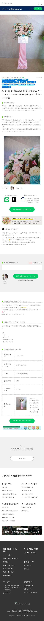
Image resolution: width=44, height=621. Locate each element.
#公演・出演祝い (22, 79)
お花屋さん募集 (22, 610)
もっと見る (22, 458)
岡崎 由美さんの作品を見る (25, 280)
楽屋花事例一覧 (27, 490)
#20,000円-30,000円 (8, 79)
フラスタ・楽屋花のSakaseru (12, 9)
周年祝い (6, 562)
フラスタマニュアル (8, 514)
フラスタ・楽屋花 (29, 552)
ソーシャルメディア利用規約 (29, 611)
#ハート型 (30, 84)
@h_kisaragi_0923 (19, 233)
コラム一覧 (5, 507)
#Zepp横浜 (12, 84)
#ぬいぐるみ (6, 87)
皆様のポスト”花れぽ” (8, 521)
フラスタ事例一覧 (27, 487)
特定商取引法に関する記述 (14, 611)
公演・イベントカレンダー (10, 510)
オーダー (38, 9)
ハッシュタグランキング (29, 497)
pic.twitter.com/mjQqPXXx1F (26, 242)
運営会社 (14, 610)
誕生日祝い (27, 565)
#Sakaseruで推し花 (16, 239)
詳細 (23, 77)
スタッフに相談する (8, 497)
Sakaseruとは (26, 507)
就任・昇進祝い (8, 568)
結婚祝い (26, 569)
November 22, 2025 (19, 244)
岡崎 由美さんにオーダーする (22, 209)
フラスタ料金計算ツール (9, 494)
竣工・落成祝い (8, 572)
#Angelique (22, 84)
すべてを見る (7, 555)
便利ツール (7, 593)
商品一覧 (4, 487)
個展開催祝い (7, 575)
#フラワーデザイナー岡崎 (10, 82)
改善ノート (25, 510)
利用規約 (29, 610)
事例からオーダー (7, 490)
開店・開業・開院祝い (10, 558)
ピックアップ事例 (27, 494)
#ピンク (23, 82)
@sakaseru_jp (26, 239)
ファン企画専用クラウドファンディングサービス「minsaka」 (11, 588)
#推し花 (4, 84)
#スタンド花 (31, 82)
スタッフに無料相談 (30, 592)
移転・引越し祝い (9, 565)
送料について (28, 589)
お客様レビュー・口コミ (9, 517)
